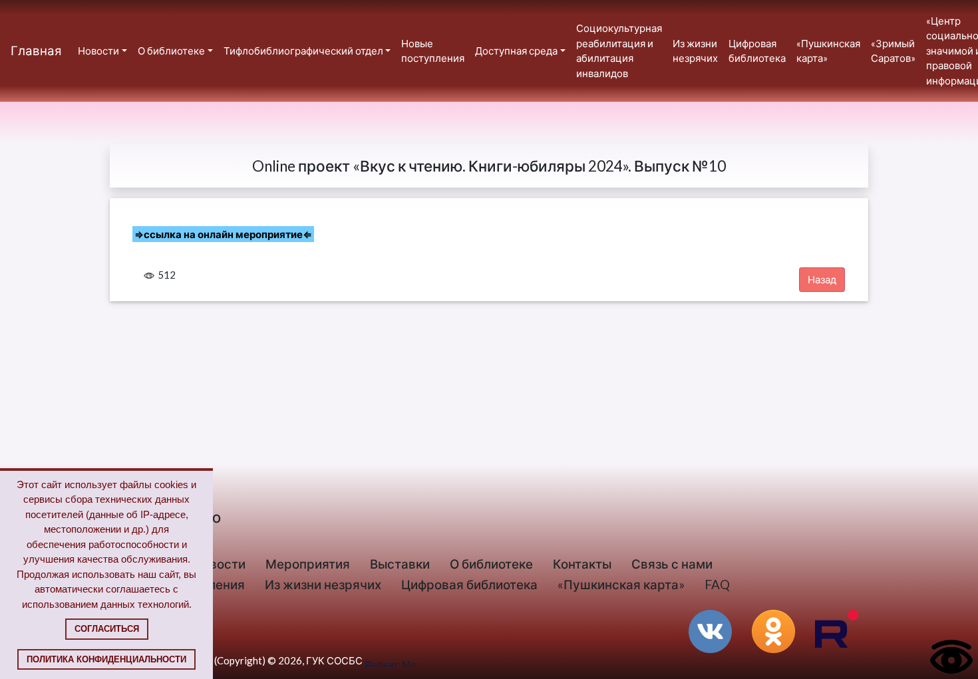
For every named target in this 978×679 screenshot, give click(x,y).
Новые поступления (432, 51)
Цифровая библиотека (757, 51)
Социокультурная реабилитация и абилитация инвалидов (619, 50)
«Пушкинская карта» (828, 51)
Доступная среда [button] (516, 51)
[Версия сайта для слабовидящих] (951, 656)
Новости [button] (98, 51)
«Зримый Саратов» (893, 51)
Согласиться (107, 629)
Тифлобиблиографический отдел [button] (303, 51)
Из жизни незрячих (695, 51)
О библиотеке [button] (171, 51)
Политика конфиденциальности (106, 659)
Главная (36, 50)
